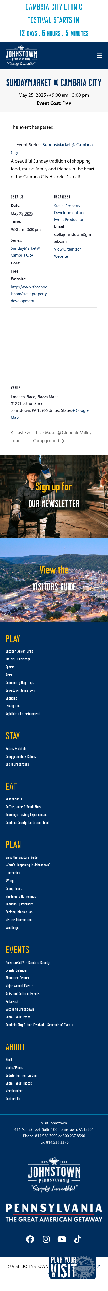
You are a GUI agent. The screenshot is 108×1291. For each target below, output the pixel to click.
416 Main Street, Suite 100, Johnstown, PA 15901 (54, 1129)
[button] (99, 55)
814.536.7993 (46, 1135)
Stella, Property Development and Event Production (70, 212)
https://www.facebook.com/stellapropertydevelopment (29, 293)
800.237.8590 (74, 1135)
